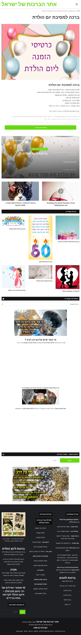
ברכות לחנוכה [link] (67, 590)
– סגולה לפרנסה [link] (40, 542)
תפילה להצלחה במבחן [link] (40, 561)
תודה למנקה (19, 580)
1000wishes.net (74, 522)
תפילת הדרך (74, 531)
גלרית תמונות (11, 564)
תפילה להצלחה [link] (40, 537)
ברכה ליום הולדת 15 (33, 153)
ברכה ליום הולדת (20, 552)
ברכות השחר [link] (75, 536)
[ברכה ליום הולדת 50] (40, 238)
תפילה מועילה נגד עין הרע (46, 343)
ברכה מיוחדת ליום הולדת (17, 229)
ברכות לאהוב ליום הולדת (44, 281)
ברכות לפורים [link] (67, 595)
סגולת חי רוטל (40, 575)
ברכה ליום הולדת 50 (45, 262)
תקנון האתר (19, 631)
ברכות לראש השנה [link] (67, 581)
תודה (13, 569)
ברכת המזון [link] (74, 526)
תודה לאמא (9, 573)
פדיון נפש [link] (75, 555)
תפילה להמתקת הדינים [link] (40, 547)
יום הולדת (71, 11)
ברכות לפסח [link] (67, 600)
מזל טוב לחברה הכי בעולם (16, 290)
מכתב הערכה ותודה (19, 573)
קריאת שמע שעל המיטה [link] (40, 565)
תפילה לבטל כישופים (30, 343)
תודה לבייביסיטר (8, 575)
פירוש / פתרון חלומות (40, 579)
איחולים (36, 631)
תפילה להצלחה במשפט (40, 589)
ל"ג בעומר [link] (67, 604)
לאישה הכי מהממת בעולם (70, 291)
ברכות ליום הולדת (62, 11)
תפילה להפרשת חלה (40, 584)
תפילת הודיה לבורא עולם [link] (40, 556)
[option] (40, 157)
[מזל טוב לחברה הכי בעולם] (13, 276)
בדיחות (30, 631)
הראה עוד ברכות (41, 127)
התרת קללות (44, 523)
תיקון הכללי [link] (72, 548)
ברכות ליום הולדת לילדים (16, 559)
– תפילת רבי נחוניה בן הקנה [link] (40, 551)
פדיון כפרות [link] (72, 586)
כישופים (61, 572)
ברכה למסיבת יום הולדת (11, 554)
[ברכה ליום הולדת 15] (40, 157)
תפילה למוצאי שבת (40, 593)
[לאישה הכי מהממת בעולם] (67, 277)
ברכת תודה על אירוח (11, 582)
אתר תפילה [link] (75, 543)
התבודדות (40, 570)
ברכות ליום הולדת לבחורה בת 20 (68, 241)
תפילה (25, 631)
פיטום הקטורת (40, 533)
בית (77, 11)
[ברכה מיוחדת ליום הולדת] (13, 221)
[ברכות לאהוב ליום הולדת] (40, 272)
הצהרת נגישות (40, 627)
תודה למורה (11, 580)
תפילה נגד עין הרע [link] (44, 520)
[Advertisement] (40, 366)
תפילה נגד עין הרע (70, 572)
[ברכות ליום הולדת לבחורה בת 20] (67, 228)
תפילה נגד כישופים (40, 528)
